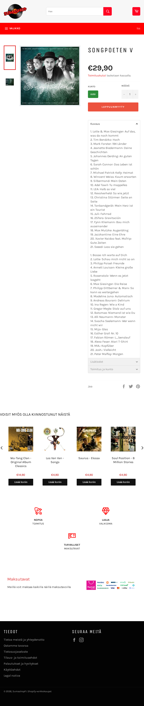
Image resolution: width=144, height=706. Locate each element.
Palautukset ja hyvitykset (21, 663)
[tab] (114, 124)
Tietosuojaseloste (16, 651)
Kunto (91, 86)
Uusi (93, 94)
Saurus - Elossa (89, 458)
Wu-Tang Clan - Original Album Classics (20, 462)
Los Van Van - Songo (55, 460)
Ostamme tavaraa (16, 645)
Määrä (126, 85)
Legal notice (12, 675)
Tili (138, 28)
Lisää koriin (20, 482)
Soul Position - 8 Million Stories (123, 460)
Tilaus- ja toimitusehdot (20, 657)
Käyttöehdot (12, 669)
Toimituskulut (97, 75)
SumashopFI (20, 691)
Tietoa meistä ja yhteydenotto (24, 639)
